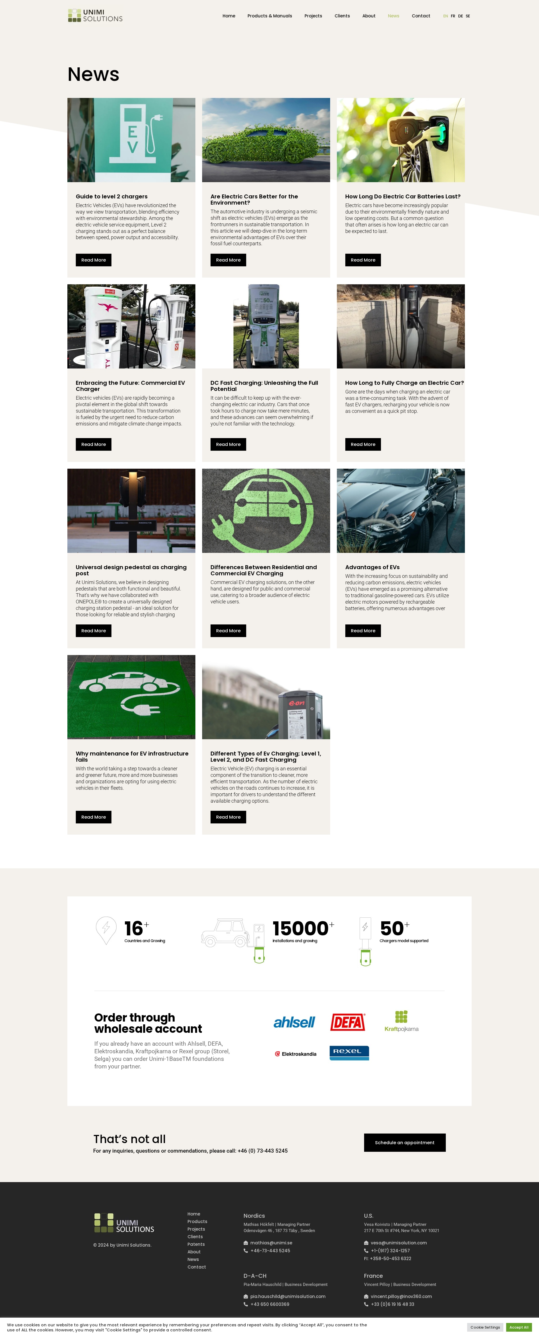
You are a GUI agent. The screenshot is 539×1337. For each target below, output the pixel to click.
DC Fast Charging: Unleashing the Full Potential (264, 386)
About (369, 16)
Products (197, 1221)
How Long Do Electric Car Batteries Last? (403, 196)
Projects (313, 16)
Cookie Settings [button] (485, 1327)
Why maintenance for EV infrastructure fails (132, 756)
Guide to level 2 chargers (112, 196)
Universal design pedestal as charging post (131, 570)
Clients (342, 16)
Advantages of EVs (372, 567)
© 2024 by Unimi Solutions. (122, 1245)
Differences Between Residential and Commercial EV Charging (264, 570)
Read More (93, 260)
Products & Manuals (270, 16)
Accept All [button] (519, 1327)
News (393, 16)
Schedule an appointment (405, 1142)
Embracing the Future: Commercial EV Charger (130, 386)
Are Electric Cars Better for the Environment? (254, 199)
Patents (196, 1244)
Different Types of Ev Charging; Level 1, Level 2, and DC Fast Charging (266, 756)
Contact (421, 16)
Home (229, 16)
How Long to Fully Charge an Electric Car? (404, 383)
